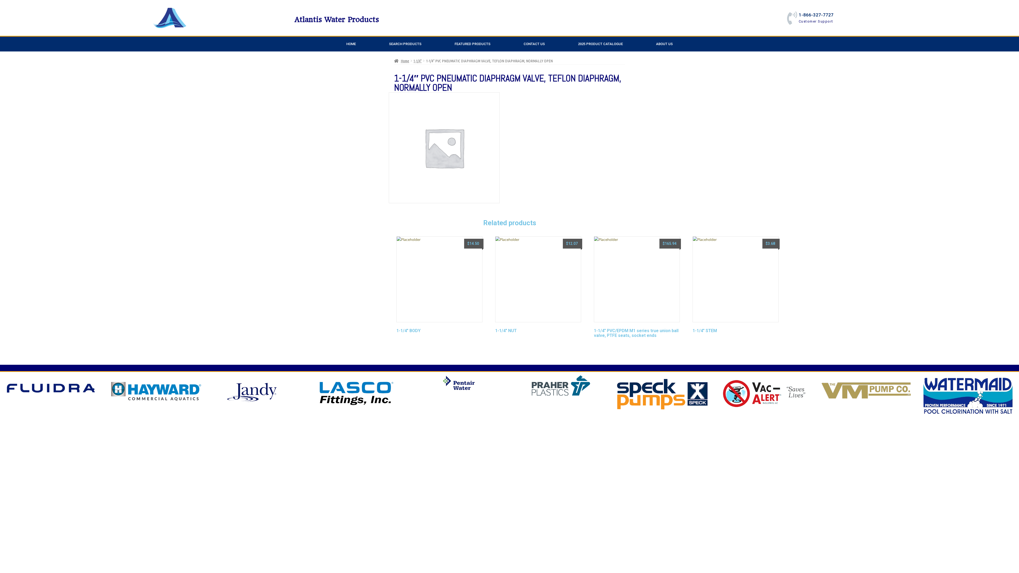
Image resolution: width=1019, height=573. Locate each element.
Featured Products (472, 44)
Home (351, 44)
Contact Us (534, 44)
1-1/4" (417, 61)
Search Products (405, 44)
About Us (664, 44)
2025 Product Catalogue (600, 44)
